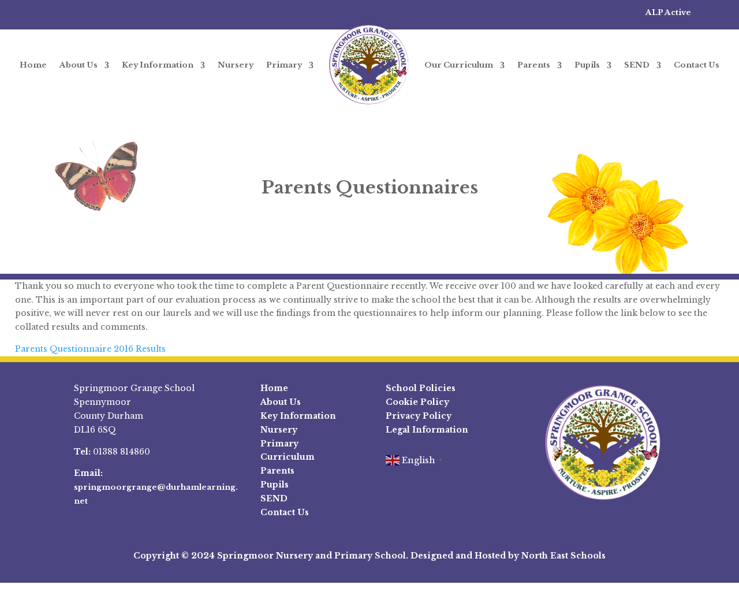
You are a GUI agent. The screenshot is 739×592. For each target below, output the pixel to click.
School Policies (421, 388)
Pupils (587, 65)
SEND (637, 65)
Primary (284, 65)
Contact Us (696, 65)
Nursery (235, 65)
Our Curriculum (458, 65)
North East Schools (563, 555)
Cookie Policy (417, 402)
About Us (78, 65)
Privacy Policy (418, 416)
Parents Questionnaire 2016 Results (90, 349)
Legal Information (427, 430)
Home (33, 65)
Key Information (157, 65)
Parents (533, 65)
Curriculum (287, 457)
